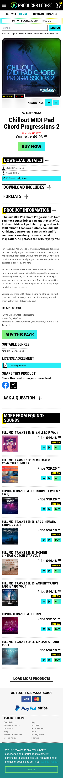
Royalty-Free (20, 178)
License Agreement (17, 365)
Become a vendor (12, 725)
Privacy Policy (38, 734)
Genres (24, 14)
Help (34, 731)
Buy (57, 447)
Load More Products (31, 678)
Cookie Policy (49, 761)
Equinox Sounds (31, 113)
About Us (36, 725)
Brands (51, 14)
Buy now (31, 146)
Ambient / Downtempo (13, 350)
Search (55, 28)
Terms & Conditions (13, 734)
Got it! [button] (31, 769)
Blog (34, 722)
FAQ (6, 731)
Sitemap (35, 737)
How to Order (38, 728)
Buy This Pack (19, 334)
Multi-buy (8, 96)
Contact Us (9, 728)
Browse (11, 14)
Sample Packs (10, 722)
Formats (38, 14)
